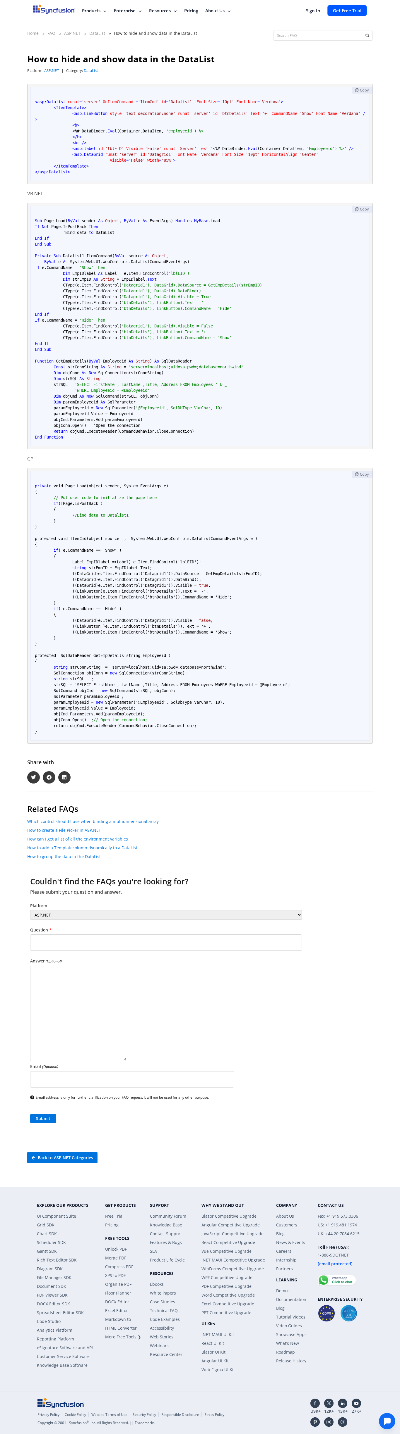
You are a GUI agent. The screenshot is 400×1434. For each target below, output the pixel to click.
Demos (283, 1290)
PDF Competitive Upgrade (226, 1286)
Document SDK (51, 1286)
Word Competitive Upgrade (228, 1295)
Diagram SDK (50, 1268)
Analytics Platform (54, 1330)
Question (41, 930)
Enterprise (125, 10)
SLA (153, 1251)
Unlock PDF (116, 1249)
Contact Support (166, 1233)
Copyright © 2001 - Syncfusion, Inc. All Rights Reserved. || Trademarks (96, 1422)
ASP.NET (72, 33)
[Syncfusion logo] (54, 9)
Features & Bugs (166, 1242)
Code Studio (49, 1321)
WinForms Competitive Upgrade (232, 1268)
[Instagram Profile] (329, 1422)
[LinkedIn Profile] (342, 1403)
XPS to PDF (115, 1275)
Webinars (159, 1345)
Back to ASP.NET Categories (65, 1157)
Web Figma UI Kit (218, 1369)
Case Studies (162, 1301)
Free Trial (114, 1216)
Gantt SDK (47, 1251)
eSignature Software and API (65, 1347)
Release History (291, 1361)
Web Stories (161, 1337)
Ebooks (157, 1284)
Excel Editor (116, 1310)
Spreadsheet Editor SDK (60, 1312)
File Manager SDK (54, 1277)
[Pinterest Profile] (315, 1422)
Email (44, 1066)
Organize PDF (118, 1284)
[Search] (367, 35)
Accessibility (162, 1328)
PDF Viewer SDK (52, 1295)
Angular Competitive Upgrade (230, 1225)
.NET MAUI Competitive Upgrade (233, 1260)
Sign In (313, 10)
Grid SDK (45, 1225)
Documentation (291, 1299)
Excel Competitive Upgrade (227, 1304)
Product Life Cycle (167, 1260)
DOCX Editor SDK (53, 1304)
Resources (160, 10)
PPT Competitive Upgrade (226, 1312)
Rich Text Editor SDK (57, 1260)
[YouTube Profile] (356, 1403)
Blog (280, 1233)
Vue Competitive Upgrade (226, 1251)
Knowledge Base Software (62, 1365)
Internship (286, 1260)
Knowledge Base (166, 1225)
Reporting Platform (55, 1339)
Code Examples (165, 1319)
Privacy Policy (48, 1414)
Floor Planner (118, 1293)
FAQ (51, 33)
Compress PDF (119, 1266)
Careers (283, 1251)
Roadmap (285, 1352)
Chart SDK (47, 1233)
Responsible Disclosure (180, 1414)
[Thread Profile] (342, 1422)
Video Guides (289, 1325)
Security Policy (144, 1414)
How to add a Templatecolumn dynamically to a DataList (82, 847)
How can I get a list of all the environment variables (77, 839)
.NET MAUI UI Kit (217, 1334)
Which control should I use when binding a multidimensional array (93, 821)
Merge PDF (115, 1258)
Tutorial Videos (290, 1317)
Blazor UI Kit (213, 1352)
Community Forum (168, 1216)
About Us (215, 10)
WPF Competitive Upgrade (226, 1277)
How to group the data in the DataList (64, 856)
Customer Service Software (63, 1356)
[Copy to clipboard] (362, 90)
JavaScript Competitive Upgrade (232, 1233)
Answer (46, 961)
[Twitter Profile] (329, 1403)
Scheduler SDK (51, 1242)
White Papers (163, 1293)
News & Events (290, 1242)
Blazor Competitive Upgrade (229, 1216)
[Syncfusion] (60, 1403)
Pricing (191, 10)
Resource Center (166, 1354)
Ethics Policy (214, 1414)
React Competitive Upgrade (228, 1242)
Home (33, 33)
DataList (97, 33)
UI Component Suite (56, 1216)
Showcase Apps (291, 1334)
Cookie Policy (75, 1414)
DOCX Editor (117, 1301)
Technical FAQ (164, 1310)
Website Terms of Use (109, 1414)
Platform (38, 905)
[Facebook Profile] (315, 1403)
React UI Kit (212, 1343)
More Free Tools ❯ (123, 1337)
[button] (33, 777)
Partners (284, 1268)
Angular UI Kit (215, 1361)
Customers (286, 1225)
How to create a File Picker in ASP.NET (64, 830)
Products (91, 10)
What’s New (287, 1343)
